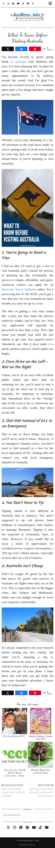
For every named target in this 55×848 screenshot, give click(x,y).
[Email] (46, 827)
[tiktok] (40, 827)
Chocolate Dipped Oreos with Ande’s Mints (40, 771)
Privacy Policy (27, 845)
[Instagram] (8, 3)
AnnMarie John (31, 840)
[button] (51, 3)
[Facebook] (28, 3)
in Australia (18, 61)
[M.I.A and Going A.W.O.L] (14, 721)
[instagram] (14, 827)
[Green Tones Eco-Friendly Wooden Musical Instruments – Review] (14, 755)
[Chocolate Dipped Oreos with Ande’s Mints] (40, 755)
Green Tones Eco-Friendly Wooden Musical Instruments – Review (14, 772)
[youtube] (34, 827)
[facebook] (21, 827)
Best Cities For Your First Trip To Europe (13, 790)
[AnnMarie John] (27, 13)
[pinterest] (27, 827)
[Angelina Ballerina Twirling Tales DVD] (40, 721)
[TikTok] (23, 3)
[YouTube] (18, 3)
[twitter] (8, 827)
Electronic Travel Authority (19, 289)
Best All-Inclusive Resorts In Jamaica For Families (41, 790)
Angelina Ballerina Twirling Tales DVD (40, 737)
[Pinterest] (13, 3)
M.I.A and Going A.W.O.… (14, 736)
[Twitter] (4, 3)
